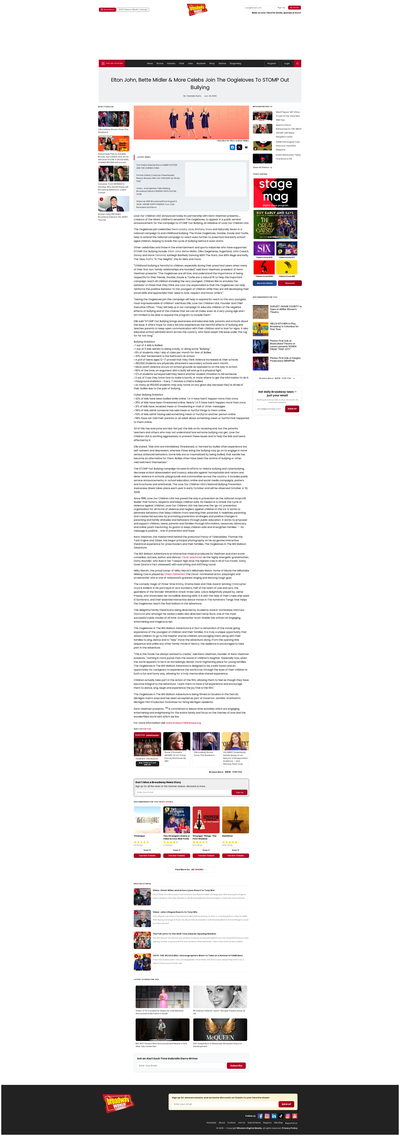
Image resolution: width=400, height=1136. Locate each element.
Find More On (189, 869)
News (150, 63)
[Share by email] (246, 147)
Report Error (291, 1123)
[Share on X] (239, 147)
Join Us (241, 1122)
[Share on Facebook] (232, 147)
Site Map (278, 1122)
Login (287, 63)
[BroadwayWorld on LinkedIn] (274, 1116)
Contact (231, 1122)
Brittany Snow (203, 229)
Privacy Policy (290, 1128)
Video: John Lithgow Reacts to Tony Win (175, 912)
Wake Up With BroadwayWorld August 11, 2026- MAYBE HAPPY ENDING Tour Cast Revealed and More (157, 204)
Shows (160, 63)
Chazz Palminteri (174, 574)
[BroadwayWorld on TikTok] (281, 1116)
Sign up (292, 408)
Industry (171, 63)
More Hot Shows (265, 283)
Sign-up (281, 7)
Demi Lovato (179, 229)
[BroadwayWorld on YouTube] (295, 1116)
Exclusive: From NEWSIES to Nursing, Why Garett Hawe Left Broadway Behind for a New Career (113, 181)
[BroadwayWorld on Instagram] (267, 1116)
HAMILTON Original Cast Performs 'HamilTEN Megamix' (288, 145)
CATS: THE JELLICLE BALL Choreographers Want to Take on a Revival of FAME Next (198, 955)
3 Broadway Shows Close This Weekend (113, 123)
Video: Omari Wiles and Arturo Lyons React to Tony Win (184, 890)
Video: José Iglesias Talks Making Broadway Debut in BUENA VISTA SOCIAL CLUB (156, 191)
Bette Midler (189, 251)
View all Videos (261, 167)
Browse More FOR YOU (225, 771)
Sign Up (286, 1104)
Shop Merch (109, 9)
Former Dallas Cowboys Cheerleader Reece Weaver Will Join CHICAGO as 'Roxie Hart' (158, 178)
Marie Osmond (157, 255)
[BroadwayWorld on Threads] (288, 1116)
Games (222, 63)
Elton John (174, 251)
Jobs (190, 63)
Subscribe (236, 1065)
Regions (267, 1122)
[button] (297, 63)
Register (272, 63)
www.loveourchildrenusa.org (183, 723)
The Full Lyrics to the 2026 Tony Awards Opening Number (184, 933)
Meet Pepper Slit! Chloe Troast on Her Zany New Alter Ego (288, 116)
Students (201, 63)
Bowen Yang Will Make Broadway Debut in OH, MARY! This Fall (113, 209)
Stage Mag (235, 63)
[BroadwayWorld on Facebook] (260, 1116)
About (222, 1122)
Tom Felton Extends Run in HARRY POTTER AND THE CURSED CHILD (157, 166)
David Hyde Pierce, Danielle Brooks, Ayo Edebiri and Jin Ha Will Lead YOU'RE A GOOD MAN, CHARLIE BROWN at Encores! (113, 151)
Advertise (211, 1122)
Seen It (147, 850)
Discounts (290, 283)
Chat (181, 63)
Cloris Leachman (192, 557)
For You (146, 729)
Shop (212, 63)
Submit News (254, 1122)
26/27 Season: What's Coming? (133, 9)
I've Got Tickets (147, 855)
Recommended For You (265, 297)
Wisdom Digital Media (249, 1128)
